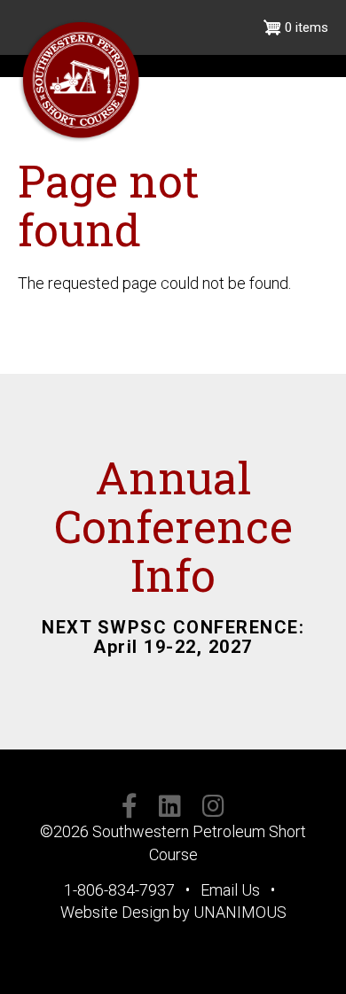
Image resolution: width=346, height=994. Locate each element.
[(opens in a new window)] (130, 809)
